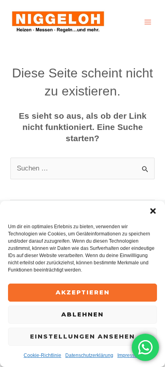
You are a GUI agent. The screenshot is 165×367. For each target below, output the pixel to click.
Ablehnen (82, 314)
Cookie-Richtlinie (42, 355)
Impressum (129, 355)
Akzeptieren (83, 292)
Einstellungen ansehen (82, 336)
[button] (153, 211)
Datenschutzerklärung (89, 355)
